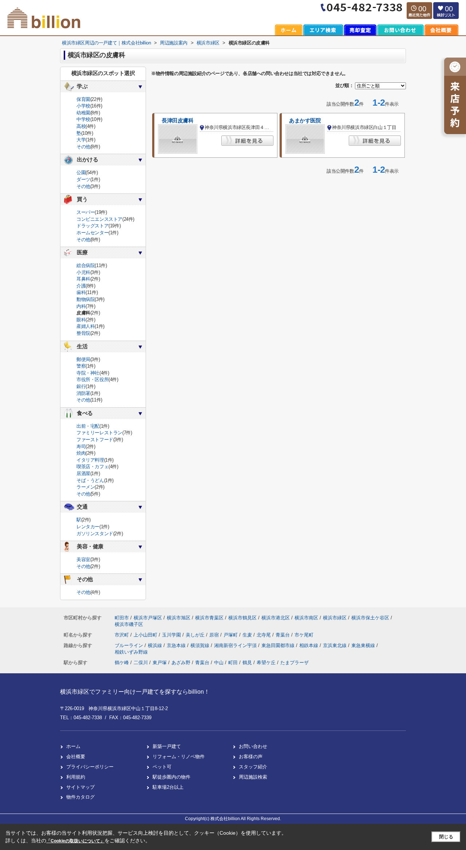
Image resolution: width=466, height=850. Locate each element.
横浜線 (155, 645)
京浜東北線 (335, 645)
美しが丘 (196, 635)
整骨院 (83, 333)
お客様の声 (250, 756)
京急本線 (177, 645)
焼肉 (81, 453)
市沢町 (122, 635)
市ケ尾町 (304, 635)
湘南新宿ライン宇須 (236, 645)
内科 (81, 306)
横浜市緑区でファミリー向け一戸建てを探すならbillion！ (135, 692)
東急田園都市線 (278, 645)
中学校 (83, 119)
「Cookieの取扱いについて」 (75, 840)
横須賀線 (200, 645)
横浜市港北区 (275, 617)
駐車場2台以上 (168, 787)
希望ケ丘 (266, 662)
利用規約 (75, 777)
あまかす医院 (305, 121)
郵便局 (83, 359)
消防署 (83, 393)
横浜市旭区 (178, 617)
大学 (81, 139)
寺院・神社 (87, 373)
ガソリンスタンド (94, 533)
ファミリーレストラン (99, 432)
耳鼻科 (83, 279)
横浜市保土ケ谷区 (370, 617)
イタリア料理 (90, 460)
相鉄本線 (309, 645)
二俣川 (141, 662)
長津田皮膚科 (177, 121)
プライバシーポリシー (90, 766)
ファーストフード (94, 439)
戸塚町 (231, 635)
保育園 (83, 99)
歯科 (81, 292)
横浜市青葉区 (209, 617)
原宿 (214, 635)
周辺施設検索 (253, 777)
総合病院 (85, 265)
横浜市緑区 (335, 617)
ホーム (73, 746)
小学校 (83, 106)
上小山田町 (146, 635)
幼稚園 (83, 112)
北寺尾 (264, 635)
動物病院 (85, 299)
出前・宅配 (87, 426)
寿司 (81, 446)
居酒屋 (83, 473)
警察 (81, 366)
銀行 (81, 386)
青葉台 (283, 635)
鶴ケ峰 (122, 662)
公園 (81, 172)
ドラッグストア (92, 225)
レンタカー (87, 526)
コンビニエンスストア (99, 219)
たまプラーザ (294, 662)
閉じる (446, 836)
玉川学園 (172, 635)
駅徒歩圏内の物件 (171, 777)
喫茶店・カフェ (92, 466)
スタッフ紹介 (253, 766)
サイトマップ (80, 787)
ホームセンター (92, 232)
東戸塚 (160, 662)
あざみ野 (180, 662)
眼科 (81, 319)
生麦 (247, 635)
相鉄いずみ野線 (131, 652)
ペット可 (162, 766)
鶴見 (247, 662)
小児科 (83, 272)
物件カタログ (80, 797)
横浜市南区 (306, 617)
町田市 (122, 617)
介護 (81, 286)
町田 (233, 662)
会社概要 (75, 756)
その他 (83, 146)
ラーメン (85, 487)
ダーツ (83, 179)
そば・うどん (90, 480)
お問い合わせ (253, 746)
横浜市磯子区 (129, 624)
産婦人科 (85, 326)
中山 (219, 662)
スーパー (85, 212)
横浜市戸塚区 (148, 617)
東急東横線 (363, 645)
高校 (81, 126)
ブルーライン (130, 645)
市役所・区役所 (92, 379)
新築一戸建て (167, 746)
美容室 (83, 559)
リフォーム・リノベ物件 (179, 756)
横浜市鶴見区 (242, 617)
